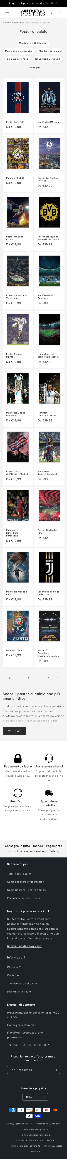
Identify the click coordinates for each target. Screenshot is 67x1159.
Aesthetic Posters (23, 1123)
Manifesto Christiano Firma (47, 414)
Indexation (35, 1151)
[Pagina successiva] (58, 678)
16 (48, 678)
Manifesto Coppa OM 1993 (15, 414)
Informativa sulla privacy (35, 1129)
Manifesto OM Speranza (45, 297)
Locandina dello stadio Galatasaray (48, 355)
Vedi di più (34, 67)
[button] (7, 12)
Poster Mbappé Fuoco (14, 238)
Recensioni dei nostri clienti (24, 898)
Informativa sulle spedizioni (29, 1140)
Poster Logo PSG (15, 122)
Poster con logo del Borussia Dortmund (48, 238)
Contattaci (13, 975)
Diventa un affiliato (19, 991)
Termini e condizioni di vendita (24, 1146)
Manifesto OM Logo (48, 122)
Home (6, 22)
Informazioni (16, 957)
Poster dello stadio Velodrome (16, 297)
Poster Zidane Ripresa (14, 355)
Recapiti (51, 1140)
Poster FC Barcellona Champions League (48, 653)
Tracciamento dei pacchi (22, 983)
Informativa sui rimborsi (48, 1123)
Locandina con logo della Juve (48, 593)
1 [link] (9, 678)
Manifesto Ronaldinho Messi (47, 473)
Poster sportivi (20, 22)
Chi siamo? (14, 967)
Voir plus (14, 731)
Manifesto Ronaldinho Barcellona (12, 533)
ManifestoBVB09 (15, 178)
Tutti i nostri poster (19, 873)
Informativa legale (53, 1146)
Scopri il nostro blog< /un (24, 946)
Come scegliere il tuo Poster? (25, 881)
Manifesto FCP (14, 650)
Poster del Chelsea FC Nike (48, 179)
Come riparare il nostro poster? (26, 889)
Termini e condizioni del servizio (35, 1135)
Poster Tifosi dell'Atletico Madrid (17, 473)
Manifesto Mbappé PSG (16, 593)
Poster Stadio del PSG (47, 531)
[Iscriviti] (56, 1070)
